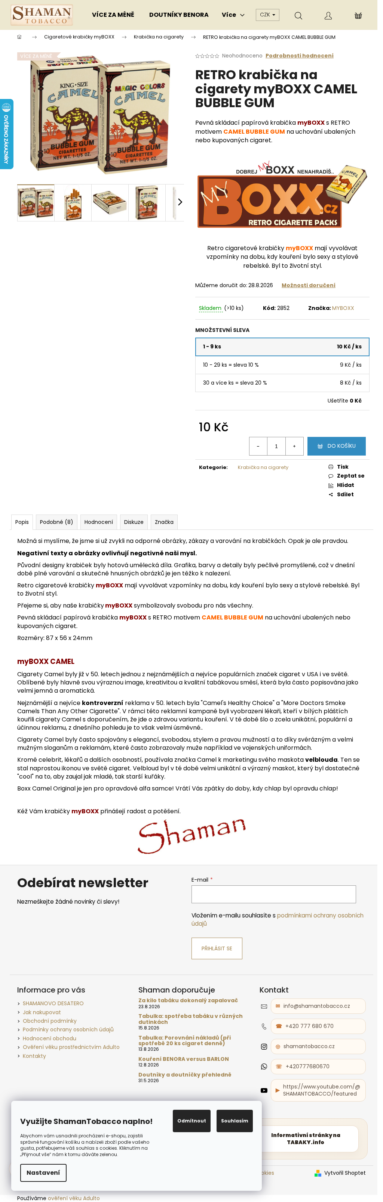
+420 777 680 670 (309, 1026)
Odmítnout (191, 1121)
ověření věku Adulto (74, 1198)
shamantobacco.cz (309, 1046)
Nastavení (43, 1172)
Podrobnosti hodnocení (300, 55)
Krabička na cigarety (263, 467)
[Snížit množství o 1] (258, 446)
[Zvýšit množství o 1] (294, 446)
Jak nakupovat (42, 1012)
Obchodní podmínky (50, 1021)
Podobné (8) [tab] (56, 522)
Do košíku (342, 446)
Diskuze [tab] (134, 522)
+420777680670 (308, 1066)
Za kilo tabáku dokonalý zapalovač (188, 1000)
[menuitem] (113, 15)
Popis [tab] (22, 522)
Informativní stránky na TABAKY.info (305, 1138)
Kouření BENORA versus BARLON (183, 1059)
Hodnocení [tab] (99, 522)
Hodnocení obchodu (49, 1038)
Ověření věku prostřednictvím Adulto (71, 1047)
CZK (266, 14)
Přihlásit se (217, 948)
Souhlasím (234, 1121)
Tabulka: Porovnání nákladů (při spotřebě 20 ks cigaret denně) (184, 1041)
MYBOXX (343, 308)
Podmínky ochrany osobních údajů (68, 1029)
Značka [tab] (164, 522)
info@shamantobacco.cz (317, 1006)
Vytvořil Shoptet (345, 1173)
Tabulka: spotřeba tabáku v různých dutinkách (190, 1019)
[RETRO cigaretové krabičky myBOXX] (282, 193)
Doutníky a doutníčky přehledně (185, 1075)
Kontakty (34, 1056)
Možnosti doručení (308, 285)
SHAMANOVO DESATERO (53, 1003)
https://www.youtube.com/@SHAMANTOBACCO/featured (321, 1090)
